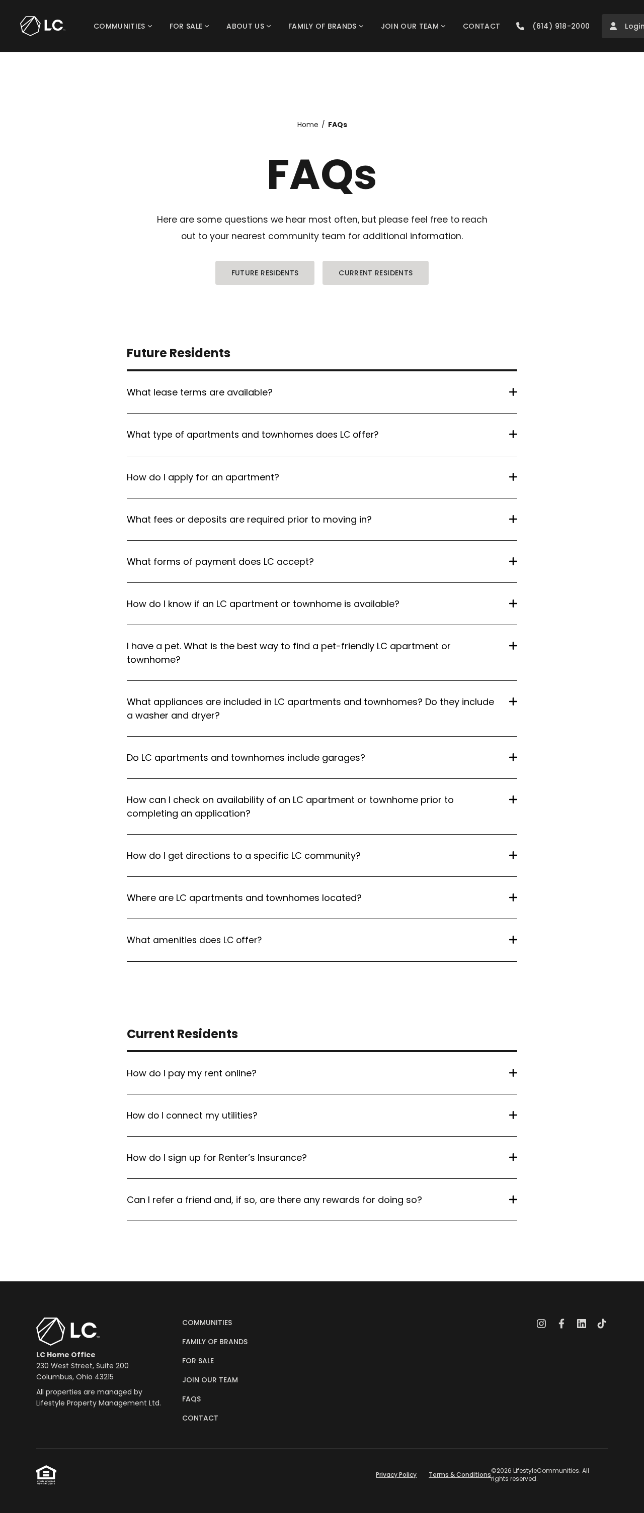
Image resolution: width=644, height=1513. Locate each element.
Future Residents (265, 273)
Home (307, 125)
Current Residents (376, 273)
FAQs (337, 125)
